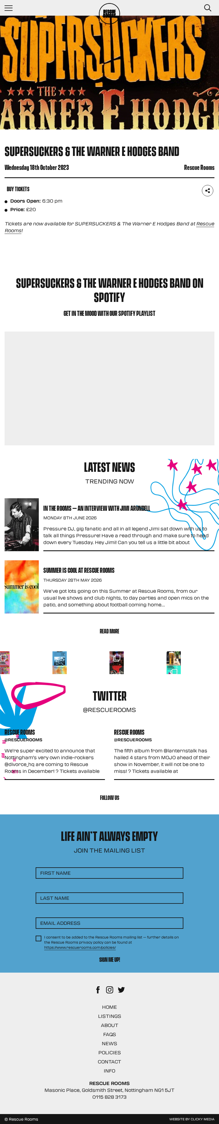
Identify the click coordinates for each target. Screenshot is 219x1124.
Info (109, 1070)
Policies (109, 1052)
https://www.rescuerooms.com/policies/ (80, 947)
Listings (109, 1016)
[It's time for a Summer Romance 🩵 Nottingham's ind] (174, 673)
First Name (55, 873)
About (109, 1025)
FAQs (109, 1034)
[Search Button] (207, 8)
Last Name (54, 898)
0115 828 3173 (109, 1097)
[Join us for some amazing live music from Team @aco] (174, 658)
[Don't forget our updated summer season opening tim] (59, 673)
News (109, 1043)
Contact (109, 1061)
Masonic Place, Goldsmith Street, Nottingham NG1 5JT (109, 1090)
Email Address (60, 923)
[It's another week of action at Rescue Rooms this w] (59, 658)
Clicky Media (202, 1119)
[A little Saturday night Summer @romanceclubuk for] (117, 658)
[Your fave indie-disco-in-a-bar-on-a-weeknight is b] (117, 673)
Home (109, 1007)
